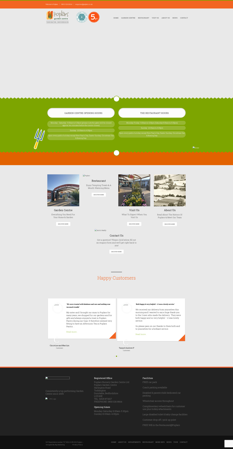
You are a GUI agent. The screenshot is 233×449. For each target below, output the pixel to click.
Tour (175, 442)
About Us (166, 18)
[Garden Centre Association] (82, 17)
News (175, 18)
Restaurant (143, 18)
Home (116, 18)
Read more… (72, 331)
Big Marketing (60, 445)
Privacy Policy (77, 445)
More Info (160, 442)
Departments (134, 442)
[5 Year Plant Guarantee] (94, 17)
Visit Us (155, 18)
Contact (184, 18)
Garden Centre (128, 18)
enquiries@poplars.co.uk (83, 4)
